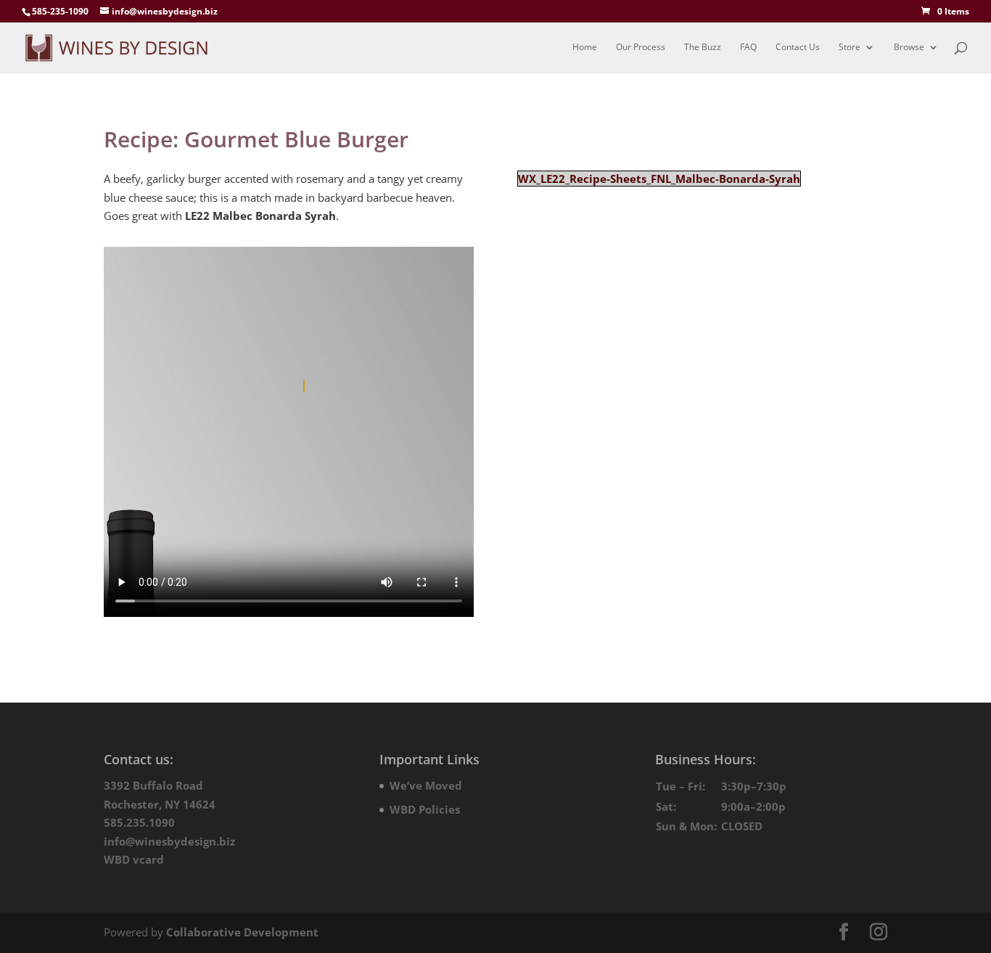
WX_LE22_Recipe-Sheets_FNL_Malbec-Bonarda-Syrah (659, 178)
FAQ (748, 47)
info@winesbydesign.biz (169, 841)
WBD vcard (134, 859)
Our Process (640, 47)
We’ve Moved (426, 785)
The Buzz (702, 47)
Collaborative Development (242, 932)
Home (584, 47)
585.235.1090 (139, 822)
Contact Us (798, 47)
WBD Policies (425, 809)
